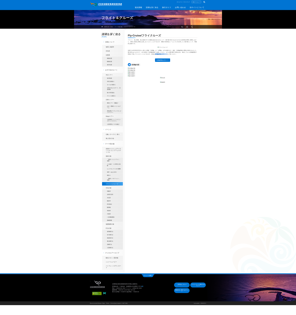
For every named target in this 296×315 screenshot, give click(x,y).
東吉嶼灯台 (110, 241)
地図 (142, 286)
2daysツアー (110, 116)
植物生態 (109, 58)
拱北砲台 (109, 204)
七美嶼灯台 (110, 247)
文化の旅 (108, 188)
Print (187, 27)
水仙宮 (109, 197)
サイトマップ (187, 2)
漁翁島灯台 (110, 238)
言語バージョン (195, 2)
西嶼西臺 (109, 220)
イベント (108, 129)
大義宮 (109, 214)
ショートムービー (111, 262)
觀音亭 (109, 201)
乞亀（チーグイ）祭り (113, 134)
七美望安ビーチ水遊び (113, 124)
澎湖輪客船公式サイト (161, 54)
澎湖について (109, 42)
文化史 (108, 51)
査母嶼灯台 (110, 231)
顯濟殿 (109, 207)
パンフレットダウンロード (113, 266)
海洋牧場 (109, 78)
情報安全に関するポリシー (182, 290)
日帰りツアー (110, 100)
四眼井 (109, 191)
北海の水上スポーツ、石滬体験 (114, 88)
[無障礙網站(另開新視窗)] (97, 293)
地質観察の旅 (110, 224)
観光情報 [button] (138, 7)
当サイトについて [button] (197, 7)
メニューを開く (148, 275)
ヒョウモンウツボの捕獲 (114, 169)
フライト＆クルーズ (129, 26)
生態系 (108, 55)
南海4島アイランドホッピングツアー (114, 111)
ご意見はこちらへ (182, 284)
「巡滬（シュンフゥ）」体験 (114, 160)
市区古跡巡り (110, 81)
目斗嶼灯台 (110, 235)
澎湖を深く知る (108, 26)
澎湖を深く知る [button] (152, 7)
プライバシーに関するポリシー (198, 284)
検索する (204, 2)
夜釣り (109, 175)
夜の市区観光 (110, 92)
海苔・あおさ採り (112, 172)
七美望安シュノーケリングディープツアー (114, 120)
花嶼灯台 (109, 244)
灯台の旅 (108, 228)
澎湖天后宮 (110, 194)
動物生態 (109, 61)
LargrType (182, 27)
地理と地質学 (110, 47)
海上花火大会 (110, 138)
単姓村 (109, 210)
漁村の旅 (108, 156)
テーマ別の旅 (118, 26)
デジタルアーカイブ (112, 253)
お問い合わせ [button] (180, 7)
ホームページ (179, 2)
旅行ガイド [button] (166, 7)
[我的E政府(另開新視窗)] (104, 293)
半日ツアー (109, 75)
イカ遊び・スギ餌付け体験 (114, 164)
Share (192, 27)
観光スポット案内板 (112, 258)
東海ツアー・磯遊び (112, 103)
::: (175, 2)
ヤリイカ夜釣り (111, 96)
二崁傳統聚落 (110, 217)
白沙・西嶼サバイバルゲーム (114, 106)
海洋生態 (109, 65)
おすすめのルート (111, 70)
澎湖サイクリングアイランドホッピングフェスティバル (113, 150)
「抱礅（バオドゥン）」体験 (114, 179)
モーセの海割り (111, 85)
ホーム (102, 26)
